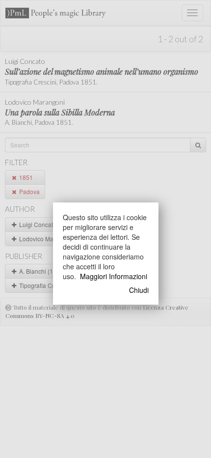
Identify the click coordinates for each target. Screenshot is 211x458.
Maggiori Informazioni (113, 276)
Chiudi (139, 290)
